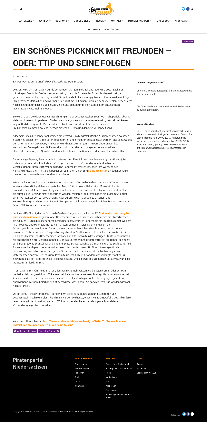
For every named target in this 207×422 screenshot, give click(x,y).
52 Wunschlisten (97, 170)
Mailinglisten (111, 377)
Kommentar (188, 41)
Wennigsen (79, 386)
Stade (77, 377)
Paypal (192, 9)
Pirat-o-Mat (111, 386)
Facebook (188, 9)
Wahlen (44, 20)
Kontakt (116, 20)
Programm (181, 20)
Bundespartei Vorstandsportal (119, 368)
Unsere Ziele (82, 20)
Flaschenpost (111, 390)
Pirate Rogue (80, 411)
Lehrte (78, 381)
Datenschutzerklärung (103, 29)
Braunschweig (81, 364)
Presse (99, 20)
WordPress (64, 411)
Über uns (61, 20)
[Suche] (21, 9)
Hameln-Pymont (82, 368)
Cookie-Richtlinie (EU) (146, 373)
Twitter (183, 9)
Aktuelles (25, 20)
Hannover (79, 373)
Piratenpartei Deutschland (117, 364)
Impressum (163, 20)
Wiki (107, 381)
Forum (108, 373)
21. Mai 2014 (20, 76)
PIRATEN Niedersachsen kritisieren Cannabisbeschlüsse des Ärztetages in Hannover (162, 148)
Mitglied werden (138, 20)
